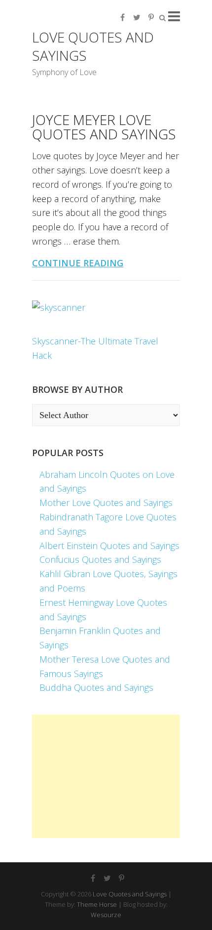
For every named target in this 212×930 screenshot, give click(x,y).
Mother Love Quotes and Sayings (106, 502)
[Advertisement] (106, 776)
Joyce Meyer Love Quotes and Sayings (104, 126)
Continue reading (77, 263)
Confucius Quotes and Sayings (100, 559)
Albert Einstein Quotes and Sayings (109, 545)
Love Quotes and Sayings (93, 46)
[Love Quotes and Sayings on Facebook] (122, 17)
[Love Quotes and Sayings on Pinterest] (151, 17)
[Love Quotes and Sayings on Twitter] (136, 17)
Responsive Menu (174, 16)
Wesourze (106, 914)
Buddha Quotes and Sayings (96, 687)
